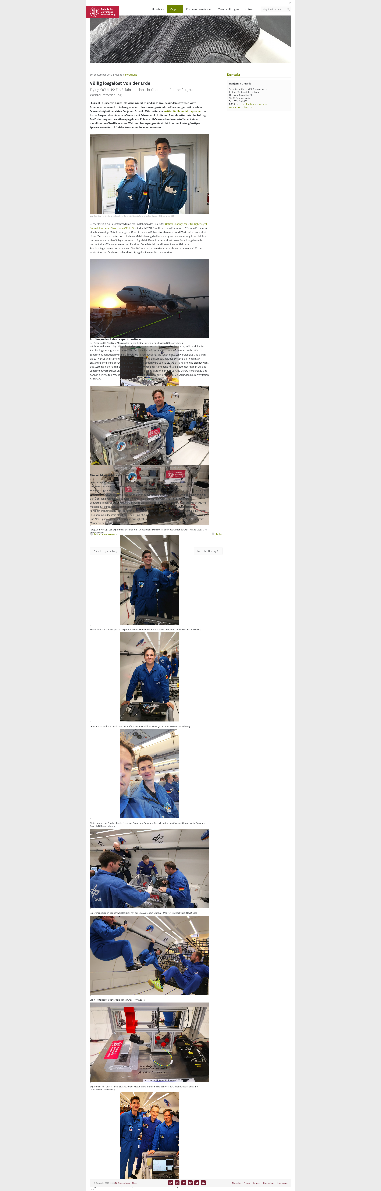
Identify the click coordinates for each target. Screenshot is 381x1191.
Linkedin (177, 1182)
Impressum (282, 1183)
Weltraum (113, 534)
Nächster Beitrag (206, 551)
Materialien (100, 534)
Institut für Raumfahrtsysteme (182, 111)
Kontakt (256, 1183)
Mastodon (183, 1182)
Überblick (158, 9)
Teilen (219, 534)
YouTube (196, 1182)
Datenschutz (268, 1183)
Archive (247, 1183)
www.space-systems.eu (240, 107)
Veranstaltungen (228, 9)
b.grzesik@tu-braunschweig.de (252, 104)
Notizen (249, 9)
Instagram (170, 1182)
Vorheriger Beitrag (106, 551)
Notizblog (236, 1183)
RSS (203, 1182)
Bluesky (190, 1182)
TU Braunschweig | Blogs (126, 1183)
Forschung (131, 74)
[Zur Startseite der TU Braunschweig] (102, 11)
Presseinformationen (199, 9)
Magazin (175, 9)
